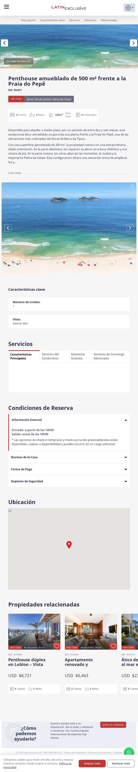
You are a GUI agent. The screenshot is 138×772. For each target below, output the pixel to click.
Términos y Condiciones (100, 752)
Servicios (74, 20)
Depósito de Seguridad (27, 481)
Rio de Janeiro (43, 99)
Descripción (28, 20)
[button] (129, 8)
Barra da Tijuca (62, 99)
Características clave (52, 20)
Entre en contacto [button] (113, 724)
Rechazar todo (121, 763)
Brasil (30, 99)
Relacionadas (109, 20)
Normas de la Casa (24, 457)
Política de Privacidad (75, 752)
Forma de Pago (21, 469)
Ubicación (90, 20)
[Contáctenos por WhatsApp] (129, 753)
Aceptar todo (92, 763)
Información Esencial (27, 420)
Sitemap (118, 752)
